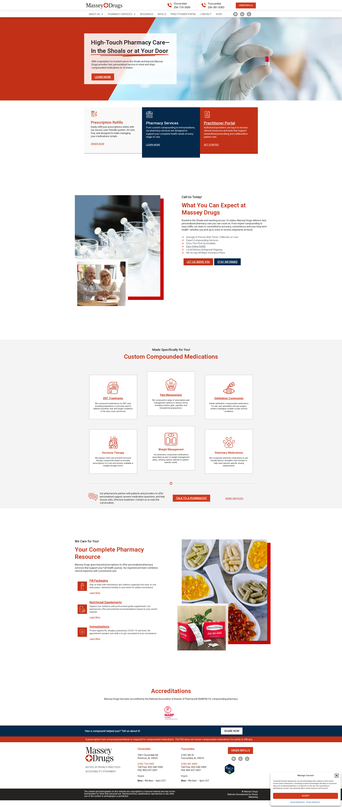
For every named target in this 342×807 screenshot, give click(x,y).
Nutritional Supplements (106, 602)
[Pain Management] (171, 384)
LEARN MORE (153, 144)
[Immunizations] (82, 632)
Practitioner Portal (183, 14)
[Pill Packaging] (82, 586)
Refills (162, 14)
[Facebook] (235, 14)
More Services (234, 498)
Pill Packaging (99, 580)
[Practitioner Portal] (207, 114)
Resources (146, 14)
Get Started (211, 144)
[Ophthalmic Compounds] (229, 388)
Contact (206, 14)
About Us (94, 14)
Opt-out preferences (297, 802)
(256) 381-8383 (189, 763)
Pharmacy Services (120, 14)
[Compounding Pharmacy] (171, 718)
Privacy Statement (313, 802)
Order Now (97, 143)
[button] (336, 775)
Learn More (95, 593)
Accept (305, 796)
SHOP (219, 14)
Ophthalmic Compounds (228, 398)
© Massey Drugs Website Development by (242, 793)
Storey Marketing (253, 795)
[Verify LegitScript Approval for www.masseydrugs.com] (229, 773)
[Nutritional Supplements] (82, 609)
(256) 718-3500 (146, 763)
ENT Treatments (113, 398)
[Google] (242, 14)
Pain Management (171, 394)
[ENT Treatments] (113, 388)
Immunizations (99, 626)
